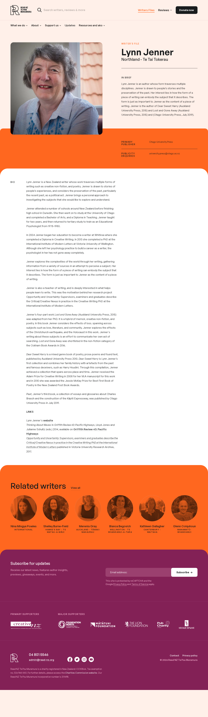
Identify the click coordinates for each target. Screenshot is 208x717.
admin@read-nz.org (41, 659)
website (48, 420)
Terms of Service (139, 584)
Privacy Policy (120, 584)
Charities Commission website (81, 672)
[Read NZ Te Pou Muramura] (21, 10)
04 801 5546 (38, 654)
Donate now (186, 10)
